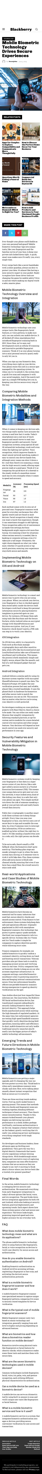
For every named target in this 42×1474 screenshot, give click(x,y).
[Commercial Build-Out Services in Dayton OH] (31, 166)
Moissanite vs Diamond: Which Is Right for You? (10, 210)
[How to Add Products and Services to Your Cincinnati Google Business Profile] (31, 197)
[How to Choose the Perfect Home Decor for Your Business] (31, 132)
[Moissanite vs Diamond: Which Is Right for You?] (11, 197)
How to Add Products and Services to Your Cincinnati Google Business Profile (31, 212)
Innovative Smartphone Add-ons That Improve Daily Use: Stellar (10, 1446)
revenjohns (13, 61)
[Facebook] (5, 233)
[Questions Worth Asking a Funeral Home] (11, 166)
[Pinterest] (18, 233)
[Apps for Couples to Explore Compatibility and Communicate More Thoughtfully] (11, 132)
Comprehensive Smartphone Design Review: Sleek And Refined (32, 1446)
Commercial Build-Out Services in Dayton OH (28, 180)
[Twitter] (12, 233)
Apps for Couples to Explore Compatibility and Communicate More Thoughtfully (11, 147)
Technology (8, 39)
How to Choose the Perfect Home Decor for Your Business (31, 145)
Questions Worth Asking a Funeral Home (10, 179)
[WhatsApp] (25, 233)
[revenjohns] (4, 61)
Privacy (32, 1470)
